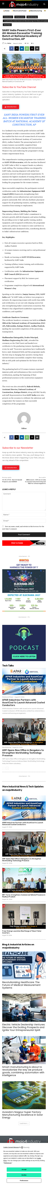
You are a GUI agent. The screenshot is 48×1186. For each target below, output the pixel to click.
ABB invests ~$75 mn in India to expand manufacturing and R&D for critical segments (35, 481)
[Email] (32, 48)
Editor (9, 43)
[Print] (37, 48)
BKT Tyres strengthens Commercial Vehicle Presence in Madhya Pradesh (23, 896)
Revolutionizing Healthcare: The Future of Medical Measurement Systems (21, 985)
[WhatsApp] (27, 48)
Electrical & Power (7, 697)
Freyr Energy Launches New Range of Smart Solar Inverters (22, 932)
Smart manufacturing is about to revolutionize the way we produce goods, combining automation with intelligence (23, 1071)
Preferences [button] (7, 1163)
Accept (24, 1169)
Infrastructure (20, 17)
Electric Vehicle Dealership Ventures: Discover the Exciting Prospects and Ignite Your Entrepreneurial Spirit (23, 1027)
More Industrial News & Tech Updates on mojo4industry (23, 788)
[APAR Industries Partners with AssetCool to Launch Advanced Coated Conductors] (24, 681)
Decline (24, 1175)
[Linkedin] (22, 48)
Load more (23, 1123)
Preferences (24, 1180)
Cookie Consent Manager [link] (11, 1147)
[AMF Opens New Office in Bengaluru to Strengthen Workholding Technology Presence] (24, 731)
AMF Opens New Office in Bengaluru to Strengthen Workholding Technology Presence (23, 753)
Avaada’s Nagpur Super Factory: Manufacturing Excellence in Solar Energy (22, 1114)
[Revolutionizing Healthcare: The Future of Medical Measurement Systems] (24, 965)
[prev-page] (3, 768)
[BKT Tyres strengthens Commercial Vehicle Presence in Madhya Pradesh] (24, 880)
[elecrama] (24, 611)
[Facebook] (11, 48)
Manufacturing (32, 17)
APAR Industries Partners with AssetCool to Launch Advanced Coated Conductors (23, 703)
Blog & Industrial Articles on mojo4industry (18, 946)
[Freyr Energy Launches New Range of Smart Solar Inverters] (24, 916)
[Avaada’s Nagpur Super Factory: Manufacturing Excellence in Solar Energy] (24, 1095)
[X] (16, 48)
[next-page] (7, 768)
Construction (8, 17)
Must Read (7, 25)
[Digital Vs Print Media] (24, 545)
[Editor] (3, 43)
